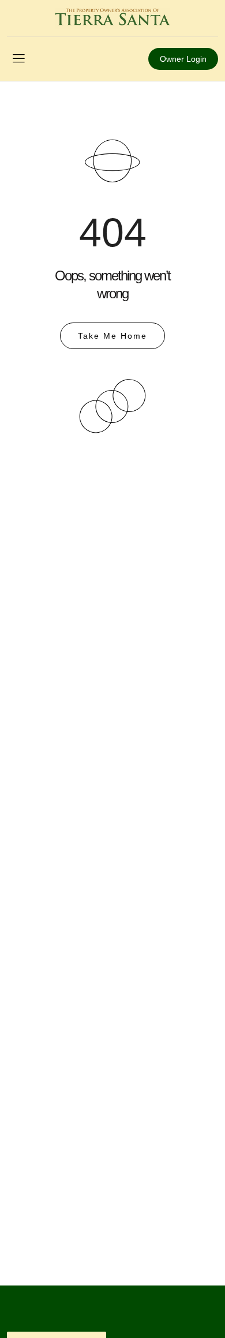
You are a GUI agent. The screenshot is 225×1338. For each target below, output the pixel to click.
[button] (18, 59)
